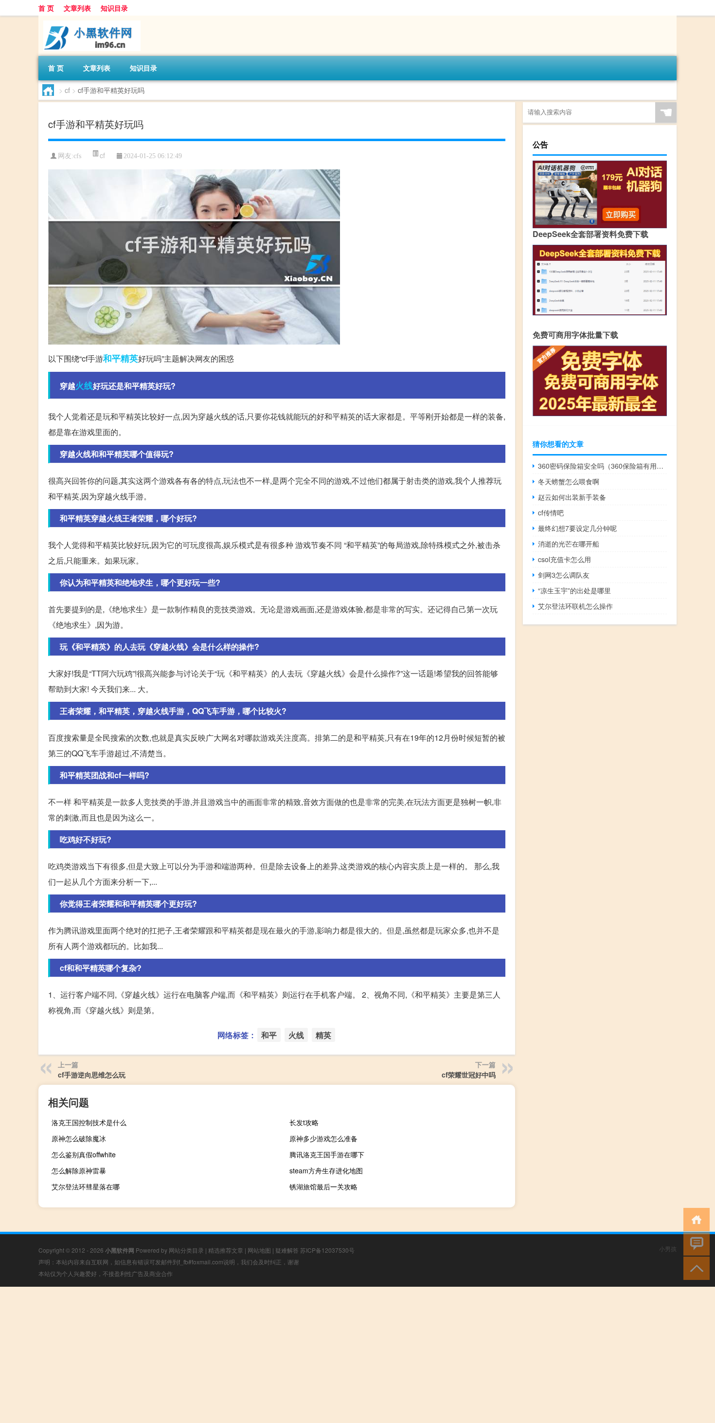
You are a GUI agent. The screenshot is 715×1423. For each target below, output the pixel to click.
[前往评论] (694, 1243)
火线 (84, 385)
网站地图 (259, 1250)
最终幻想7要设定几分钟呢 (577, 528)
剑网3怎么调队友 (564, 575)
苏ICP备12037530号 (327, 1250)
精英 (129, 358)
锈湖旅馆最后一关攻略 (323, 1186)
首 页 (46, 8)
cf (67, 90)
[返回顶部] (694, 1267)
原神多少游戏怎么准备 (323, 1138)
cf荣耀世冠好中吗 (469, 1074)
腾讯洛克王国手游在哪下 (326, 1154)
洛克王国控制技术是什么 (89, 1122)
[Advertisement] (292, 1355)
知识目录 (114, 8)
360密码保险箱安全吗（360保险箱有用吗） (602, 466)
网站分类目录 (186, 1250)
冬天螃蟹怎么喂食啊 (568, 481)
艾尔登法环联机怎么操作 (575, 606)
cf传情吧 (551, 512)
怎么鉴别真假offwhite (84, 1154)
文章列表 (77, 8)
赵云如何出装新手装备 (572, 497)
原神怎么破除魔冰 (79, 1138)
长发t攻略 (304, 1122)
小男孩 (668, 1248)
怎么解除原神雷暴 (79, 1170)
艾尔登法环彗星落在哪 (86, 1186)
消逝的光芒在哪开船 (568, 543)
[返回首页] (694, 1219)
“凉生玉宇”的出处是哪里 (574, 590)
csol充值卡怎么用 (564, 559)
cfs (77, 156)
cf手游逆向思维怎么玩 (91, 1074)
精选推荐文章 (225, 1250)
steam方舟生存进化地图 (326, 1170)
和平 (112, 358)
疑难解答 (287, 1250)
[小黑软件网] (89, 19)
